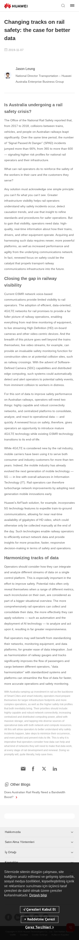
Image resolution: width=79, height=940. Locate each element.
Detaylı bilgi (38, 895)
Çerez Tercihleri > (39, 927)
